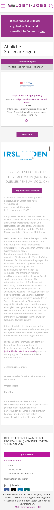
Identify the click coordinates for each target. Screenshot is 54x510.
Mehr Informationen (25, 507)
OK (39, 507)
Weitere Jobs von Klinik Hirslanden (25, 66)
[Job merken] (27, 120)
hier (42, 31)
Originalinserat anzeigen (27, 190)
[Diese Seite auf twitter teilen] (13, 490)
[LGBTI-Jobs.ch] (27, 4)
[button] (48, 26)
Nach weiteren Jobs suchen (16, 479)
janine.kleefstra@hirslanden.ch (20, 351)
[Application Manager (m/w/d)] (27, 84)
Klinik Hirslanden (12, 460)
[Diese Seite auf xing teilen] (27, 490)
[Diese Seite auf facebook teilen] (6, 490)
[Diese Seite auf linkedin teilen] (20, 490)
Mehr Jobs (27, 134)
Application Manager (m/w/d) (27, 95)
